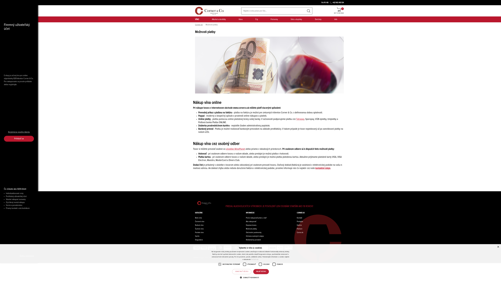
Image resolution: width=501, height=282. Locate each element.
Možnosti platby (251, 229)
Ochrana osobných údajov (255, 236)
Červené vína (199, 221)
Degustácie (199, 240)
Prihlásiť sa (19, 138)
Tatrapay (300, 119)
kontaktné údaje (322, 168)
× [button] (498, 247)
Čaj (256, 19)
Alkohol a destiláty (219, 19)
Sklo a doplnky (296, 19)
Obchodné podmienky (253, 232)
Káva (241, 19)
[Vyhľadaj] (308, 11)
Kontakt (299, 218)
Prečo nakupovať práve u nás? (256, 218)
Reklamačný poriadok (253, 240)
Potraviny (274, 19)
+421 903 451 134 (338, 3)
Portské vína (199, 232)
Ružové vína (199, 225)
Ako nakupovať (251, 221)
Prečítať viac (255, 259)
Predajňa (300, 221)
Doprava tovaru (251, 225)
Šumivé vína (199, 229)
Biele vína (198, 218)
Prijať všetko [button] (261, 271)
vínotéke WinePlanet (235, 149)
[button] (250, 277)
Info (335, 19)
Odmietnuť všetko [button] (241, 271)
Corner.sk (199, 25)
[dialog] (250, 263)
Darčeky (318, 19)
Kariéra (299, 225)
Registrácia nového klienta (19, 132)
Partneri (299, 229)
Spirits (197, 236)
